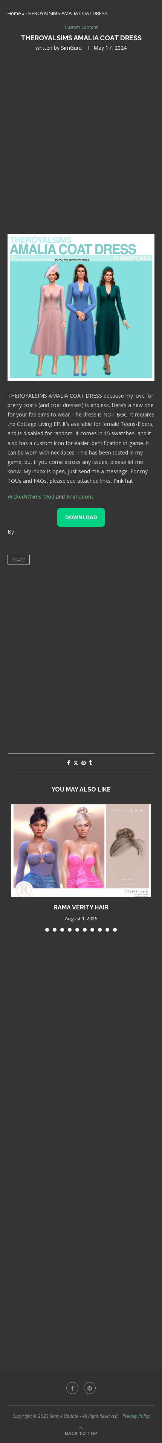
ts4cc (18, 560)
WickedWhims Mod (31, 496)
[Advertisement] (81, 142)
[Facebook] (72, 1388)
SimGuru (71, 47)
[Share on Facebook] (68, 762)
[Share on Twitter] (75, 762)
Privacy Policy (136, 1416)
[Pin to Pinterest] (83, 762)
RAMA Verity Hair (81, 907)
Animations (80, 496)
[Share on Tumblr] (90, 762)
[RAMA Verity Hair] (81, 850)
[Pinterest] (90, 1388)
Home (14, 13)
